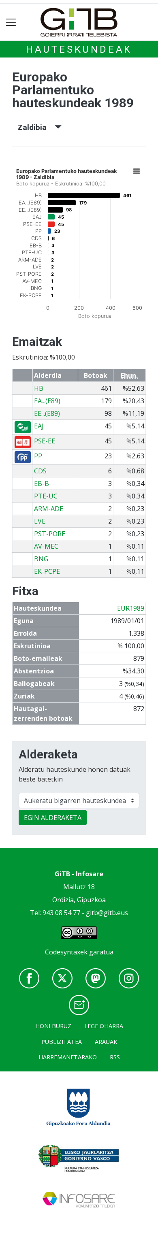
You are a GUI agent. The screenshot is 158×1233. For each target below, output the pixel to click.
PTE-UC (46, 496)
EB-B (41, 483)
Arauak (106, 1042)
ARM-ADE (48, 508)
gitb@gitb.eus (107, 912)
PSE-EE (44, 441)
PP (38, 455)
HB (38, 388)
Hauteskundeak (79, 49)
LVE (39, 521)
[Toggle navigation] (11, 22)
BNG (41, 558)
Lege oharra (103, 1026)
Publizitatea (61, 1042)
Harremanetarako (67, 1057)
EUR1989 (130, 608)
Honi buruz (53, 1026)
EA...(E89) (47, 400)
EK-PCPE (47, 571)
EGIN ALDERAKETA (52, 817)
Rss (115, 1057)
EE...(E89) (47, 413)
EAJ (39, 426)
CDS (40, 470)
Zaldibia (36, 127)
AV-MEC (46, 546)
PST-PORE (49, 533)
